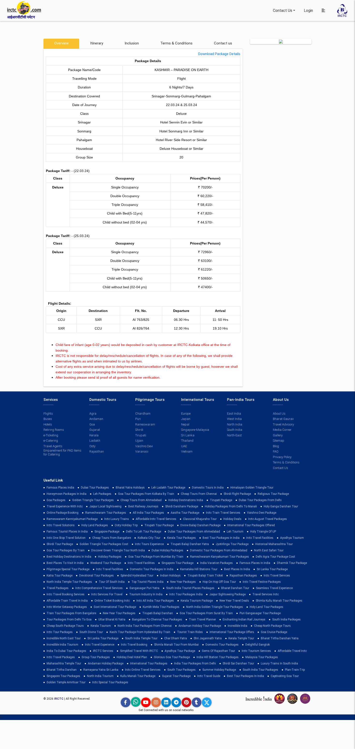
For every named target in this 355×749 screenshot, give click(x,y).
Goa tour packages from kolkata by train (146, 494)
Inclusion (132, 43)
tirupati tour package (159, 525)
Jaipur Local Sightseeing (105, 506)
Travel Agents (52, 446)
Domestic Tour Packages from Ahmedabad (218, 550)
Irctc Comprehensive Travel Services (99, 588)
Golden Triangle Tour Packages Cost (104, 544)
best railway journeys (143, 506)
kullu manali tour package (137, 676)
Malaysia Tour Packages (261, 657)
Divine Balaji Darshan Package (200, 525)
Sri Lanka (187, 435)
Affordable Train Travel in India (67, 600)
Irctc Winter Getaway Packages (67, 607)
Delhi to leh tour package (143, 531)
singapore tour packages (63, 676)
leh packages (102, 494)
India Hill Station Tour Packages (218, 657)
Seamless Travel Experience (274, 588)
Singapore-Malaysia (195, 430)
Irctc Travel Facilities (259, 538)
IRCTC (59, 698)
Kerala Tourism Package (197, 600)
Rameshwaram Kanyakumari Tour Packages (219, 556)
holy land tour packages (266, 607)
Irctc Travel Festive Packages (262, 581)
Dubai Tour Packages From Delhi (260, 500)
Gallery (278, 435)
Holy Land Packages (94, 525)
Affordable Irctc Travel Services (156, 519)
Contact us (223, 43)
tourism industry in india (146, 594)
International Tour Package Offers (232, 632)
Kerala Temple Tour (241, 638)
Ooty (92, 446)
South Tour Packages (181, 669)
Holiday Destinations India (185, 500)
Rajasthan (96, 451)
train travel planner (202, 619)
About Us (279, 413)
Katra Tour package (59, 575)
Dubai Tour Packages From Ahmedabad (194, 531)
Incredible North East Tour (64, 638)
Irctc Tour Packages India (186, 594)
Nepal (185, 424)
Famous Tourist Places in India (67, 531)
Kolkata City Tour (149, 538)
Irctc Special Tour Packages (110, 682)
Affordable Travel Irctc (292, 651)
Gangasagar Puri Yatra (144, 588)
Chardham (142, 413)
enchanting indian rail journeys (244, 619)
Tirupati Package (221, 500)
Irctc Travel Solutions (61, 525)
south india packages (286, 619)
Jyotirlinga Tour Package (232, 544)
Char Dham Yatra (175, 638)
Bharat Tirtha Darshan (62, 669)
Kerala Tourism (101, 625)
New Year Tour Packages (119, 613)
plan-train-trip (295, 669)
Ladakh (94, 440)
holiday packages (109, 556)
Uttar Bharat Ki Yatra (111, 619)
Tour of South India (112, 581)
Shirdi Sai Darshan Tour (238, 663)
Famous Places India (60, 487)
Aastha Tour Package (185, 512)
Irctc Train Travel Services (223, 512)
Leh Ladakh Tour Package (168, 487)
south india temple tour (141, 638)
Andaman (96, 419)
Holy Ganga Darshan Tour (281, 506)
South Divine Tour (91, 632)
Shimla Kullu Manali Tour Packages (279, 600)
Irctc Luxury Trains (116, 519)
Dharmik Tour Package (292, 563)
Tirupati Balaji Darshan (157, 613)
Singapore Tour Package (177, 563)
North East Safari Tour (269, 550)
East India (234, 413)
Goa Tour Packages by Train (66, 550)
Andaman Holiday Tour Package (199, 625)
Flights (48, 413)
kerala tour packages (181, 538)
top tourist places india (147, 581)
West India (234, 419)
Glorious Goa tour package (172, 657)
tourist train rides (190, 632)
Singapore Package (106, 531)
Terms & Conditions (176, 43)
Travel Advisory (283, 424)
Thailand (187, 440)
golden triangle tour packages (93, 500)
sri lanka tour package (272, 569)
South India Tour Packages (260, 669)
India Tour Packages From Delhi (195, 663)
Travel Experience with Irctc (65, 506)
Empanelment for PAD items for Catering (62, 452)
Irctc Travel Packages (61, 657)
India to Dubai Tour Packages (66, 651)
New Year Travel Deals (234, 600)
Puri (138, 419)
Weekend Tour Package (105, 563)
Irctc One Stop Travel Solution (66, 538)
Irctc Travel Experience (99, 644)
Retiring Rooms (53, 430)
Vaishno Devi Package (261, 512)
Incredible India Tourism (62, 644)
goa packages (56, 500)
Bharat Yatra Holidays (130, 487)
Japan (185, 419)
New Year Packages (183, 581)
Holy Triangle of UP (263, 531)
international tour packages (148, 663)
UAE (184, 446)
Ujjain (139, 440)
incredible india (237, 625)
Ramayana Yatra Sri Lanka (100, 669)
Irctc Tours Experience (149, 544)
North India (234, 424)
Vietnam (186, 451)
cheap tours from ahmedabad (141, 500)
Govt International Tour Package (115, 607)
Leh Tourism (235, 531)
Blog (276, 446)
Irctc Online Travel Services (143, 669)
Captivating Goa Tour (285, 676)
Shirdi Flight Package (237, 494)
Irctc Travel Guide (208, 676)
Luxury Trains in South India (279, 663)
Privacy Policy (282, 457)
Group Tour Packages (96, 657)
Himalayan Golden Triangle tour (251, 487)
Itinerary (96, 43)
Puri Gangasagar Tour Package (260, 613)
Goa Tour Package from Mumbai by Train (155, 556)
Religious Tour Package (273, 494)
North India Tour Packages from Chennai (145, 625)
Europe (186, 413)
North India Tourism (100, 676)
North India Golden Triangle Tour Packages (214, 607)
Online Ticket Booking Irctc (112, 600)
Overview (61, 43)
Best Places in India (237, 569)
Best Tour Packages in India (221, 538)
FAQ (275, 451)
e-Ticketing (50, 435)
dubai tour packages (95, 487)
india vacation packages (216, 563)
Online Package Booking (62, 512)
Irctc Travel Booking (134, 644)
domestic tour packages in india (151, 569)
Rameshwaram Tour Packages (105, 512)
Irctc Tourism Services (256, 651)
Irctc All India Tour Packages (155, 600)
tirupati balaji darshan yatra (189, 544)
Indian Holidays (170, 575)
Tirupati (140, 435)
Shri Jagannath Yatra (208, 638)
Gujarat (94, 430)
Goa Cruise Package (274, 632)
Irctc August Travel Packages (267, 519)
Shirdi (139, 430)
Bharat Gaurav (283, 419)
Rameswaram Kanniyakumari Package (72, 519)
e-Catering (50, 440)
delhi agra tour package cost (275, 556)
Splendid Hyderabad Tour (137, 575)
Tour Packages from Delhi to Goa (69, 619)
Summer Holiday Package (219, 669)
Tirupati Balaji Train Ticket (205, 575)
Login (308, 10)
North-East (234, 435)
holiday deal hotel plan (132, 657)
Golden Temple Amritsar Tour (66, 682)
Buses (47, 419)
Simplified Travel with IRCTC (139, 651)
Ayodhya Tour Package (180, 651)
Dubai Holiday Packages (167, 550)
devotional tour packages (96, 575)
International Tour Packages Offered (251, 525)
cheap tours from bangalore (111, 538)
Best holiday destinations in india (69, 556)
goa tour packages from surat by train (206, 613)
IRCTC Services (103, 651)
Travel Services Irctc (265, 594)
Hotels (47, 424)
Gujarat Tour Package (176, 676)
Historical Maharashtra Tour (274, 544)
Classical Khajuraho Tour (200, 519)
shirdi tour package (60, 544)
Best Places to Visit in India (65, 563)
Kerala (94, 435)
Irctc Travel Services (277, 575)
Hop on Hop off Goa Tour (219, 581)
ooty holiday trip (126, 525)
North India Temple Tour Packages (69, 581)
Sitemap (278, 440)
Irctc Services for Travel (106, 594)
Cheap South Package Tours (65, 625)
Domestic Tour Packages (222, 644)
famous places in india (255, 563)
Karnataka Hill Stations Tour (198, 569)
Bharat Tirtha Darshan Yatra (279, 638)
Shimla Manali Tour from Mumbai (176, 644)
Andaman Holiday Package (105, 663)
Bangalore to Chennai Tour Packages (157, 619)
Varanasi (141, 451)
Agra (92, 413)
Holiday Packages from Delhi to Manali (231, 506)
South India (234, 430)
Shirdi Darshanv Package (181, 506)
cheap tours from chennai (199, 494)
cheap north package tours (272, 625)
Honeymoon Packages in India (66, 494)
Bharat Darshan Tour (235, 588)
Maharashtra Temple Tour (64, 663)
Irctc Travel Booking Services (66, 594)
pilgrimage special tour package (68, 569)
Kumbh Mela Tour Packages (161, 607)
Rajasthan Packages (243, 575)
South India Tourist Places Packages (190, 588)
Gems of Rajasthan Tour (218, 651)
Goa (92, 424)
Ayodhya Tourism (292, 538)
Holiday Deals (232, 519)
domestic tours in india (208, 487)
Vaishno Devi (144, 446)
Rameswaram (145, 424)
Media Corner (282, 430)
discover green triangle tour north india (118, 550)
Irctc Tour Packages (60, 632)
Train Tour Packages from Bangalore (71, 613)
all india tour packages (148, 512)
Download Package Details (219, 54)
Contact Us (282, 10)
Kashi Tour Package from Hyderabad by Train (140, 632)
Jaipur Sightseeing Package (227, 594)
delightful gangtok (257, 644)
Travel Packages (58, 588)
